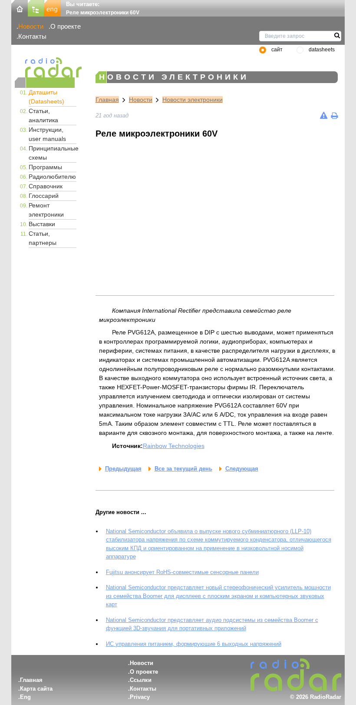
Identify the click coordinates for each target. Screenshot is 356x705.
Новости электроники (192, 99)
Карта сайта (36, 688)
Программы (45, 167)
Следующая (241, 468)
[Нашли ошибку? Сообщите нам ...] (323, 115)
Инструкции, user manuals (47, 134)
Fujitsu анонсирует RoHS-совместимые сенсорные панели (182, 572)
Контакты (32, 36)
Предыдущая (123, 468)
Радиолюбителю (52, 176)
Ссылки (141, 680)
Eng (25, 697)
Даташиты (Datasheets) (46, 97)
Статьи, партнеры (42, 238)
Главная (107, 99)
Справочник (46, 186)
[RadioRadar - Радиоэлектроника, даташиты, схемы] (45, 67)
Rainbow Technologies (173, 445)
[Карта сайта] (36, 7)
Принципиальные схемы (52, 153)
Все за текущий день (183, 468)
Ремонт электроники (46, 210)
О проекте (65, 26)
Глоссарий (44, 195)
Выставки (42, 224)
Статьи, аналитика (43, 115)
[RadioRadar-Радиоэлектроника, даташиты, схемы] (19, 7)
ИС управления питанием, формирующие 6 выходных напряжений (193, 644)
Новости (30, 26)
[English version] (52, 7)
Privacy (140, 697)
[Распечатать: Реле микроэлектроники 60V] (334, 115)
